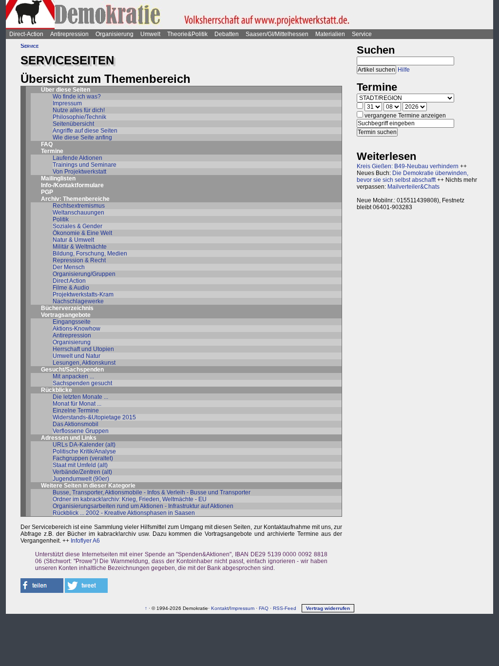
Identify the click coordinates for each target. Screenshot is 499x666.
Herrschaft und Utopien (83, 349)
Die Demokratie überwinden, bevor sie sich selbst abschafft (412, 176)
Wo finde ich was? (77, 96)
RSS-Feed (284, 608)
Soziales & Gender (77, 226)
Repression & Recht (79, 260)
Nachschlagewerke (78, 301)
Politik (61, 219)
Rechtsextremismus (79, 205)
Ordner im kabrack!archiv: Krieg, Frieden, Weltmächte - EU (130, 499)
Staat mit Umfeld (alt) (80, 465)
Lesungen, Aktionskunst (84, 362)
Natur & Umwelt (73, 239)
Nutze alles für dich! (79, 110)
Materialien (330, 34)
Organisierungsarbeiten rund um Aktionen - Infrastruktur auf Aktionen (143, 506)
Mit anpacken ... (73, 376)
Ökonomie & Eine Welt (82, 233)
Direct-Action (26, 34)
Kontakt (220, 608)
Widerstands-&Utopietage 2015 (94, 417)
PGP (47, 192)
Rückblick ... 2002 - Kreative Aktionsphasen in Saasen (124, 512)
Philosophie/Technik (79, 117)
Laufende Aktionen (77, 158)
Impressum (67, 103)
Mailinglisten (58, 178)
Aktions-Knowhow (76, 328)
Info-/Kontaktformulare (72, 185)
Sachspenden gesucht (82, 383)
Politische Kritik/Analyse (84, 451)
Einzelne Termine (76, 410)
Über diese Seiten (65, 89)
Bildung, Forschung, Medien (90, 253)
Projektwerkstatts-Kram (83, 294)
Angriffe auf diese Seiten (85, 130)
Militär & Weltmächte (80, 246)
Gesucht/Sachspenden (72, 369)
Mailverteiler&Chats (413, 186)
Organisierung (115, 34)
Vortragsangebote (66, 315)
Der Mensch (69, 267)
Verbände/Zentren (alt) (82, 472)
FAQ (47, 144)
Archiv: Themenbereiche (75, 199)
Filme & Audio (71, 287)
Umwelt (150, 34)
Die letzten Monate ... (80, 396)
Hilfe (404, 69)
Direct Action (69, 280)
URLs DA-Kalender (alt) (84, 444)
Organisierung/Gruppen (84, 274)
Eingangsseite (72, 321)
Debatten (226, 34)
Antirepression (69, 34)
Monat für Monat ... (77, 403)
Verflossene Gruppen (81, 431)
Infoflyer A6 (85, 540)
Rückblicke (56, 390)
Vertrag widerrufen (328, 608)
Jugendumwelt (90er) (81, 478)
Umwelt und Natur (76, 356)
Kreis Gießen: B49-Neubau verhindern (408, 166)
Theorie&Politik (187, 34)
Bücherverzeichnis (67, 308)
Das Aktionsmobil (75, 424)
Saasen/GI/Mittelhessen (277, 34)
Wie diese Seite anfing (82, 137)
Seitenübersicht (73, 123)
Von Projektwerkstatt (79, 171)
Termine (52, 151)
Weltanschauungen (78, 212)
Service (362, 34)
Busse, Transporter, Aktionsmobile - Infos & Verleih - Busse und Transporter (151, 492)
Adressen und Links (68, 437)
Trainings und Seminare (84, 164)
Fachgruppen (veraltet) (83, 458)
